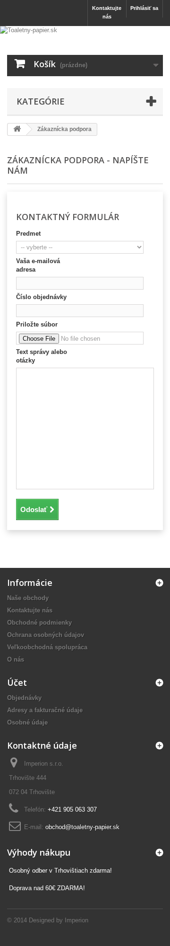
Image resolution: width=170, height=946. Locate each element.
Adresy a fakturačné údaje (45, 710)
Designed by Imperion (58, 920)
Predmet (28, 233)
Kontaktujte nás (106, 12)
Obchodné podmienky (39, 622)
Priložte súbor (37, 324)
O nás (15, 659)
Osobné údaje (27, 722)
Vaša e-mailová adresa (38, 265)
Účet (17, 682)
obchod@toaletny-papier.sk (82, 827)
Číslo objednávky (41, 297)
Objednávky (24, 697)
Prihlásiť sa (144, 8)
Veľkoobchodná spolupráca (47, 647)
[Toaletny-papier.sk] (85, 35)
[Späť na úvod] (17, 129)
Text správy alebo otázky (41, 356)
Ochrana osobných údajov (45, 634)
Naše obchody (28, 597)
